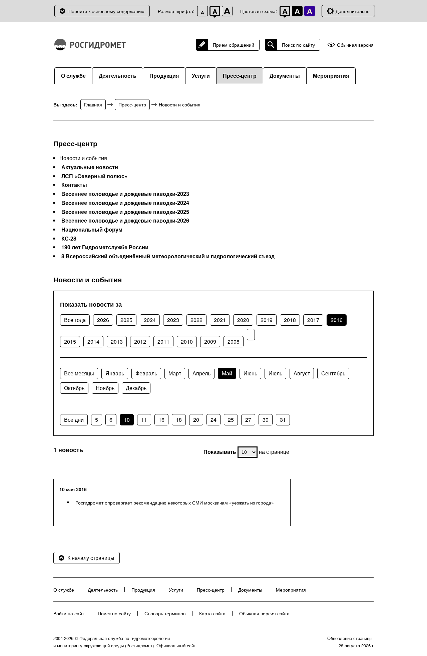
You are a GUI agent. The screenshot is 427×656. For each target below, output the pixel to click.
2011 (163, 341)
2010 (187, 341)
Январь (114, 373)
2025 (126, 320)
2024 (150, 320)
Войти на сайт (68, 613)
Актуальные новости (89, 167)
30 (266, 419)
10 (127, 419)
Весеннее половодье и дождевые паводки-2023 (125, 194)
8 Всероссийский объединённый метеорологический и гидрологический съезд (168, 256)
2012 (140, 341)
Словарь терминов (164, 613)
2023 (173, 320)
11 (144, 419)
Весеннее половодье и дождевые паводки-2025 (125, 212)
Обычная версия (355, 45)
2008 (234, 341)
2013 (117, 341)
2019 (267, 320)
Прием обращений (233, 44)
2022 (196, 320)
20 (196, 419)
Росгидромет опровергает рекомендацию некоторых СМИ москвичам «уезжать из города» (174, 502)
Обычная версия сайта (264, 613)
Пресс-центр (240, 75)
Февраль (146, 373)
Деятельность (117, 75)
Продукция (164, 75)
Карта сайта (212, 613)
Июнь (250, 373)
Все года (75, 320)
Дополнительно (353, 11)
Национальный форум (91, 229)
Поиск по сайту (298, 44)
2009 (210, 341)
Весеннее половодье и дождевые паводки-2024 (125, 203)
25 (231, 419)
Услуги (201, 75)
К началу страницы (90, 558)
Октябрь (74, 388)
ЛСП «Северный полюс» (94, 176)
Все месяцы (79, 373)
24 (213, 419)
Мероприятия (331, 75)
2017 (313, 320)
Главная (93, 104)
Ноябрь (105, 388)
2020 (243, 320)
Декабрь (136, 388)
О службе (73, 75)
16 (161, 419)
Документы (285, 75)
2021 (220, 320)
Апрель (201, 373)
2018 (290, 320)
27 (248, 419)
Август (302, 373)
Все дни (74, 419)
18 (179, 419)
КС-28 (68, 238)
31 (283, 419)
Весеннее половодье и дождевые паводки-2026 (125, 220)
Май (227, 373)
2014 (93, 341)
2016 (337, 320)
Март (174, 373)
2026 (103, 320)
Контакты (74, 185)
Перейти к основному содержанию (106, 11)
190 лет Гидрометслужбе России (104, 247)
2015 (70, 341)
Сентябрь (333, 373)
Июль (275, 373)
